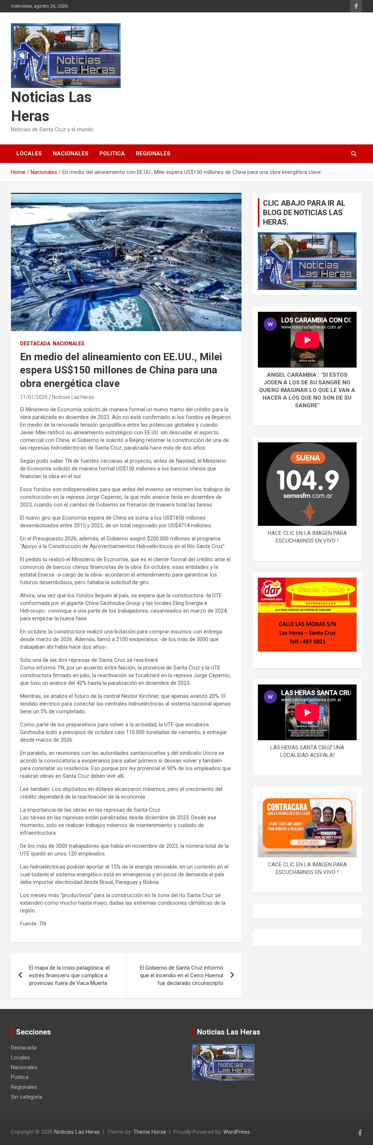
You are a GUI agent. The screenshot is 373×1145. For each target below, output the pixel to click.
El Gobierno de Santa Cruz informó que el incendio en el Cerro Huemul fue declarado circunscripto (181, 975)
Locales (29, 153)
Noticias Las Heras (73, 397)
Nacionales (71, 153)
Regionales (153, 153)
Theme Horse (149, 1132)
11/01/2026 (34, 397)
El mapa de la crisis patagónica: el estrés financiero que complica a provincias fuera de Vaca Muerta (69, 975)
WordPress (236, 1132)
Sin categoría (26, 1097)
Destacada (35, 343)
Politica (112, 153)
